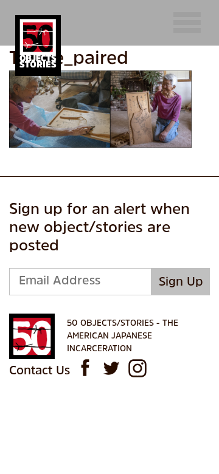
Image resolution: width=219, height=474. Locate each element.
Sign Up (181, 282)
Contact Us (39, 371)
